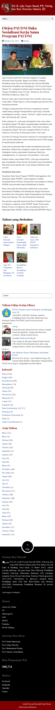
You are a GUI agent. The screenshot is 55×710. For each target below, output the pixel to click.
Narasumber (7, 384)
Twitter (5, 692)
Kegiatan (5, 405)
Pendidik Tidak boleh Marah (24, 338)
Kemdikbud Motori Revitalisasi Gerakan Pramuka (21, 270)
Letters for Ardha (9, 607)
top (27, 549)
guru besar (25, 570)
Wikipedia (16, 592)
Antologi (5, 388)
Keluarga (6, 412)
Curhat (4, 401)
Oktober (5, 447)
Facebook (6, 681)
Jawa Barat (24, 567)
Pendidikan (48, 570)
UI (3, 610)
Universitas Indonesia (29, 573)
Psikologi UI (7, 614)
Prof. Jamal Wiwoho (10, 645)
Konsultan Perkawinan (11, 415)
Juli (3, 458)
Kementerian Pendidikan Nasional (27, 584)
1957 (43, 567)
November (6, 473)
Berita (26, 41)
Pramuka (5, 624)
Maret (4, 433)
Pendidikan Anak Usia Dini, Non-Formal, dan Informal (27, 582)
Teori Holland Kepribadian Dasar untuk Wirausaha (21, 242)
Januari (5, 444)
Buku (4, 418)
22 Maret (35, 567)
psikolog (12, 570)
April (4, 513)
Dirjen (50, 579)
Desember (6, 469)
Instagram (6, 685)
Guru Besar (26, 576)
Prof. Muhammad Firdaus (12, 648)
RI (45, 584)
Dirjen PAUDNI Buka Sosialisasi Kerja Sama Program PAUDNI (20, 32)
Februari (5, 440)
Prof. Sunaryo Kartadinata (12, 652)
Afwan (15, 326)
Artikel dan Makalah (10, 422)
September (6, 451)
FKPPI (5, 621)
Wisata (4, 391)
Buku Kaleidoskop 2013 (12, 408)
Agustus (5, 455)
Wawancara (6, 394)
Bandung (14, 567)
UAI (4, 617)
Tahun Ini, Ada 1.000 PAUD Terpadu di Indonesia (34, 242)
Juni (3, 462)
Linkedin (5, 688)
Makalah (5, 398)
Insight (4, 377)
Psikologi (39, 570)
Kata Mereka (7, 381)
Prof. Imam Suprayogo (11, 641)
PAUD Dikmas (8, 627)
